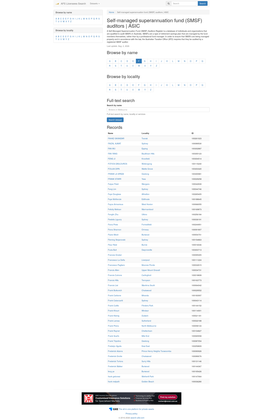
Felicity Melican (114, 209)
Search (203, 3)
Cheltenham (147, 330)
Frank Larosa (114, 320)
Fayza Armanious (115, 204)
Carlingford (146, 275)
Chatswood (146, 290)
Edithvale (146, 199)
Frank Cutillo (113, 305)
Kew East (146, 346)
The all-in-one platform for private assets (136, 409)
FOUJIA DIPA (114, 168)
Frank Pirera (113, 325)
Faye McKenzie (114, 199)
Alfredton (145, 194)
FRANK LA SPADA (116, 173)
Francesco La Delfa (116, 260)
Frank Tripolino (114, 341)
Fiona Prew (113, 224)
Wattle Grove (147, 168)
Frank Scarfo (113, 336)
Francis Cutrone (115, 275)
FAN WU (111, 148)
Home (111, 12)
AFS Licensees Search (73, 3)
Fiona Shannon (114, 229)
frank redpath (114, 381)
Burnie (144, 244)
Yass (144, 179)
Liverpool (146, 260)
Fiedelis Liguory (115, 219)
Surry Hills (146, 361)
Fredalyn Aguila (115, 346)
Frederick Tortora (115, 361)
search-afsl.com (137, 417)
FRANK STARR (114, 179)
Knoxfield (146, 158)
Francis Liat (113, 285)
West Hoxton (147, 204)
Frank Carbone (114, 295)
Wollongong (147, 163)
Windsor (145, 310)
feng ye (111, 371)
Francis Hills (113, 280)
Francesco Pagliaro (116, 265)
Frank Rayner (114, 330)
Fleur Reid (112, 244)
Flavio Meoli (113, 234)
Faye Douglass (114, 194)
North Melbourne (149, 325)
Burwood (145, 234)
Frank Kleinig (113, 315)
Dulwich (145, 315)
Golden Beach (148, 381)
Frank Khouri (113, 310)
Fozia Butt (112, 249)
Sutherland (146, 320)
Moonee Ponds (148, 265)
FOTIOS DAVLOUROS (117, 163)
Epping (145, 148)
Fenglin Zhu (113, 214)
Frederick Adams (115, 351)
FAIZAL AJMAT (114, 143)
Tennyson (146, 280)
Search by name (114, 105)
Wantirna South (148, 285)
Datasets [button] (94, 3)
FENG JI (111, 158)
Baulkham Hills (148, 153)
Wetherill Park (148, 376)
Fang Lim (112, 189)
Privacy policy (131, 413)
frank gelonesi (114, 376)
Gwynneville (147, 249)
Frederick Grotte (115, 356)
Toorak (145, 138)
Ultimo (144, 214)
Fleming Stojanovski (116, 239)
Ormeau (145, 229)
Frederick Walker (115, 366)
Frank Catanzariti (115, 300)
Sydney (145, 143)
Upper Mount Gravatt (151, 270)
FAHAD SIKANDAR (116, 138)
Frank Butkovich (115, 290)
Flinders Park (147, 305)
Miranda (145, 295)
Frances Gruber (115, 255)
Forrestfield (146, 224)
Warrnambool (147, 209)
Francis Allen (113, 270)
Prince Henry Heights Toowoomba (156, 351)
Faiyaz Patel (113, 184)
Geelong (145, 173)
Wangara (145, 184)
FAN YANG (112, 153)
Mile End (145, 336)
